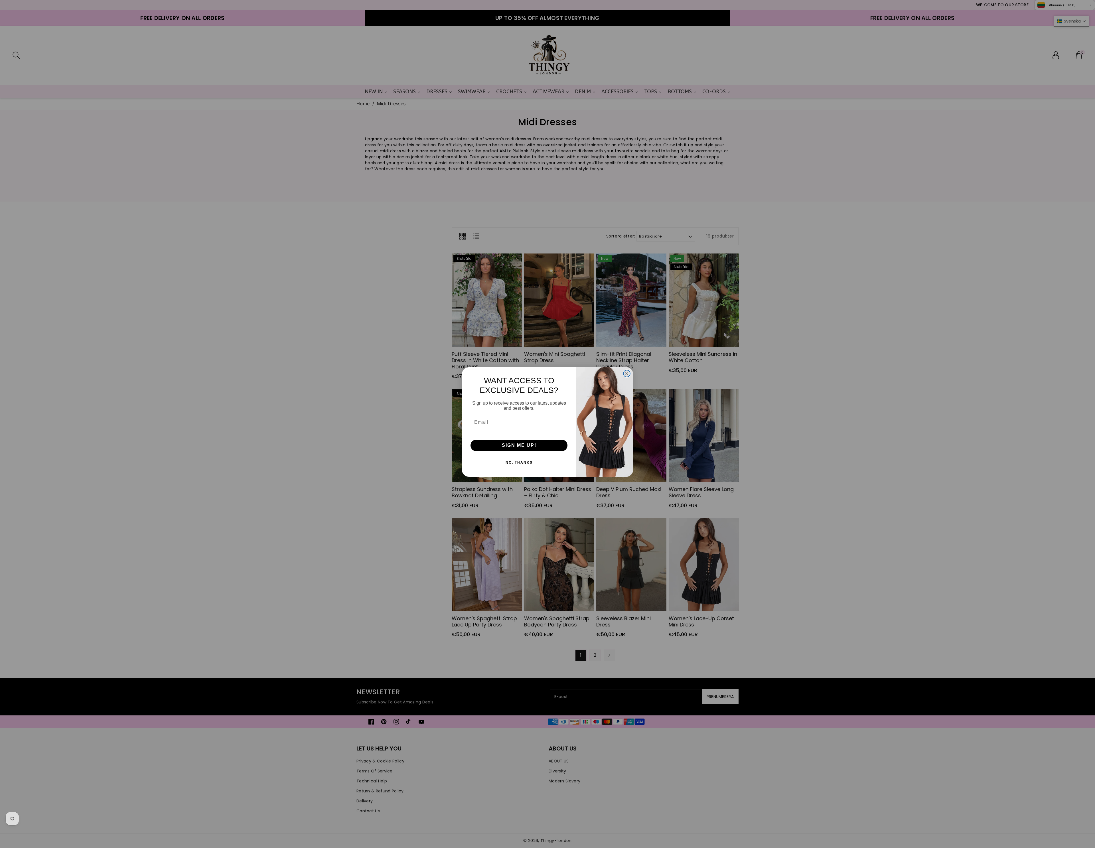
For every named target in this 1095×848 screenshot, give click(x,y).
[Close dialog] (626, 373)
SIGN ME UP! (519, 445)
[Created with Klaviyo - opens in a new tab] (547, 479)
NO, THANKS (519, 462)
